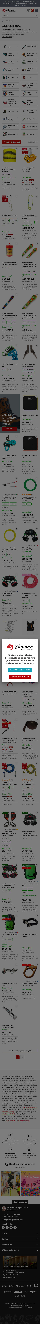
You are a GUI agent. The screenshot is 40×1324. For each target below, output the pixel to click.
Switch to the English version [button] (20, 670)
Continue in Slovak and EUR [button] (20, 677)
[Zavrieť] (35, 640)
